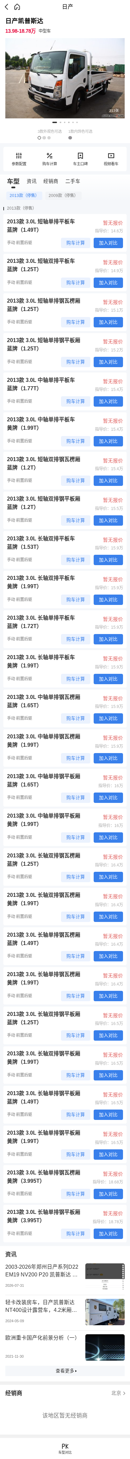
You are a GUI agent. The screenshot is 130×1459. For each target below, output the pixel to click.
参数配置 (19, 164)
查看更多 (65, 1370)
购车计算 (49, 164)
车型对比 (65, 1452)
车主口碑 (80, 164)
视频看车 (111, 164)
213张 (114, 110)
